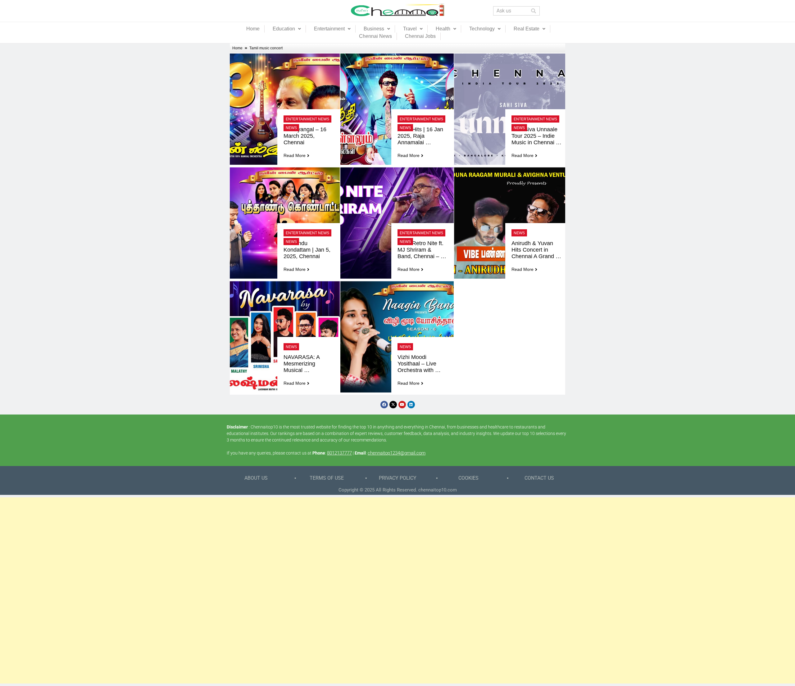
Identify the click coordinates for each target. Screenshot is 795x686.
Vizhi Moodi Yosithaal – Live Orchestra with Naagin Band (418, 364)
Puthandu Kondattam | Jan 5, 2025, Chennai (308, 249)
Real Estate (526, 28)
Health (443, 28)
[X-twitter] (393, 404)
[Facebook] (384, 404)
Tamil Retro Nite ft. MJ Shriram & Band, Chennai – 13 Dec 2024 (421, 250)
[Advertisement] (397, 590)
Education (284, 28)
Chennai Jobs (420, 36)
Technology (482, 28)
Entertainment (329, 28)
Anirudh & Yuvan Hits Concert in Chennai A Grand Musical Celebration (536, 250)
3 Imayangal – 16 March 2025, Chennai (306, 136)
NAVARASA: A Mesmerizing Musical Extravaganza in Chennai (304, 364)
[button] (287, 29)
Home (253, 28)
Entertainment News (307, 119)
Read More (295, 155)
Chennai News (375, 36)
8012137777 (339, 453)
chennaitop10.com (437, 490)
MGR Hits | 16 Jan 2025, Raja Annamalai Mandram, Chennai (421, 136)
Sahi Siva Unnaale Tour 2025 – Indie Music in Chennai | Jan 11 (535, 136)
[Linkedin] (411, 404)
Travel (410, 28)
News (291, 128)
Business (374, 28)
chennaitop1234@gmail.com (396, 453)
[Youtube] (402, 404)
